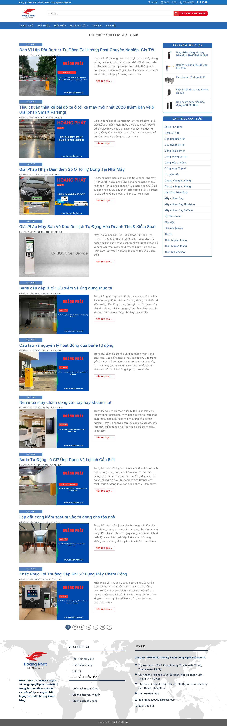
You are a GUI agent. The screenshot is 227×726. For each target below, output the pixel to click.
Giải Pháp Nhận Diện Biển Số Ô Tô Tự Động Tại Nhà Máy (72, 169)
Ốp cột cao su (173, 216)
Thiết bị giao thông (176, 245)
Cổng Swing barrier (176, 156)
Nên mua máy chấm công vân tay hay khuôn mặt (65, 402)
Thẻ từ (168, 234)
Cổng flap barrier (175, 150)
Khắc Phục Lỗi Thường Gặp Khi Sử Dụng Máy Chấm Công (73, 574)
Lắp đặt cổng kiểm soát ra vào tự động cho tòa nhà (67, 517)
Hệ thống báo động (176, 192)
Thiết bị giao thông (176, 240)
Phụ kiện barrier (174, 228)
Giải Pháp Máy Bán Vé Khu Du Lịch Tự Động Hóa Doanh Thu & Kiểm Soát (87, 226)
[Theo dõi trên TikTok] (200, 2)
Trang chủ (26, 25)
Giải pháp (60, 25)
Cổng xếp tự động (175, 162)
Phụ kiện (169, 222)
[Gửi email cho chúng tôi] (203, 2)
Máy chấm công (174, 198)
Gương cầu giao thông (178, 180)
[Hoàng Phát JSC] (30, 13)
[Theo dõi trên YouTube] (206, 2)
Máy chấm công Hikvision (180, 204)
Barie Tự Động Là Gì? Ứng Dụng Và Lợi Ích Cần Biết (67, 459)
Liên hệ (111, 25)
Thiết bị (97, 25)
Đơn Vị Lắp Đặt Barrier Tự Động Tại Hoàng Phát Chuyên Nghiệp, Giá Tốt (87, 49)
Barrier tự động (173, 126)
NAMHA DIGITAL (120, 722)
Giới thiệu (43, 25)
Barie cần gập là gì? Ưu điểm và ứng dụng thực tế (65, 288)
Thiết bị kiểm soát (175, 251)
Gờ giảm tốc (172, 174)
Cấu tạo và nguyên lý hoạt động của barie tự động (66, 345)
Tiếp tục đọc (104, 81)
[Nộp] (176, 13)
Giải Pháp (30, 45)
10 (102, 627)
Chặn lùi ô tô (172, 132)
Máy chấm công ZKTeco (179, 210)
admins (57, 55)
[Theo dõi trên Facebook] (197, 2)
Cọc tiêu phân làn (175, 138)
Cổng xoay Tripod (175, 168)
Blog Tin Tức (78, 25)
